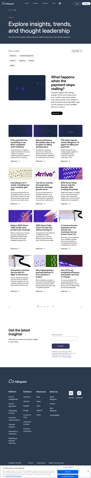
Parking (31, 60)
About (53, 3)
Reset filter (75, 51)
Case (38, 406)
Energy (25, 410)
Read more (55, 113)
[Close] (88, 471)
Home (10, 10)
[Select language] (61, 3)
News (39, 401)
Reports (39, 410)
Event (39, 415)
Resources (45, 3)
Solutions (35, 3)
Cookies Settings (68, 467)
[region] (45, 471)
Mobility (26, 406)
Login (77, 3)
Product (27, 3)
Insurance (22, 60)
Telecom (12, 60)
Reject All (68, 472)
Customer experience (26, 55)
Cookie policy (41, 463)
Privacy (30, 463)
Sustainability (54, 415)
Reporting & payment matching (13, 440)
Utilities (12, 65)
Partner (52, 404)
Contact (86, 3)
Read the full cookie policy (13, 476)
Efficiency (13, 55)
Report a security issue (56, 463)
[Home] (8, 3)
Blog (38, 397)
